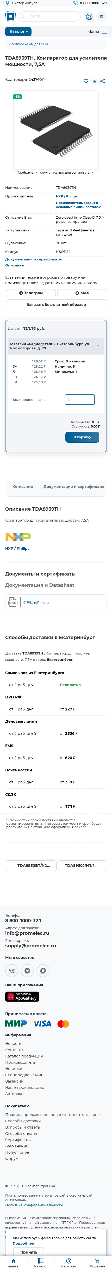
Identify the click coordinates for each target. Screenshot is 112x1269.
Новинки (13, 1069)
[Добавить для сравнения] (94, 81)
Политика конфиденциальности (34, 1205)
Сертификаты (18, 1140)
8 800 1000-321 (23, 921)
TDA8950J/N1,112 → (84, 866)
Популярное (17, 1152)
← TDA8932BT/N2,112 (34, 866)
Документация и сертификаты (33, 259)
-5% (17, 97)
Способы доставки (23, 1121)
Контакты (14, 1050)
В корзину (82, 437)
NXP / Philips (66, 196)
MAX (84, 293)
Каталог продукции (24, 1056)
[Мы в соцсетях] (11, 970)
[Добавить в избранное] (86, 81)
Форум (11, 1159)
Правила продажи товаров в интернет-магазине (52, 1115)
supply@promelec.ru (30, 946)
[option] (56, 130)
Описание (14, 265)
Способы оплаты (21, 1134)
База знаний (17, 1146)
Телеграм (33, 293)
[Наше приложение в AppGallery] (22, 998)
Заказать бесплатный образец (56, 305)
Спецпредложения (23, 1075)
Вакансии (14, 1081)
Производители (20, 1063)
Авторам (13, 1094)
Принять (28, 1252)
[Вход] (89, 17)
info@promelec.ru (27, 933)
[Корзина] (101, 16)
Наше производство (24, 1088)
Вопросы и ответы (23, 1127)
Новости (13, 1044)
